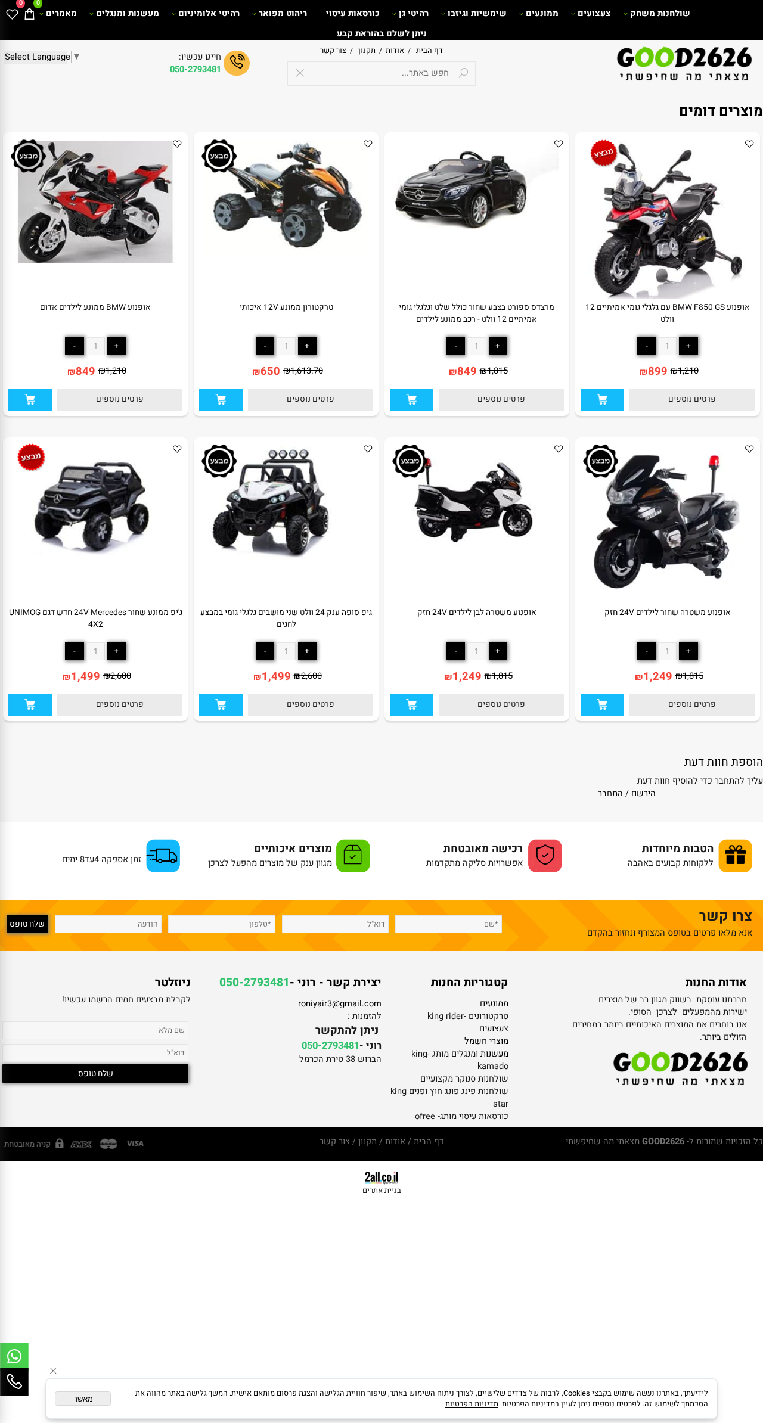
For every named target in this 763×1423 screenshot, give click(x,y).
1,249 (657, 677)
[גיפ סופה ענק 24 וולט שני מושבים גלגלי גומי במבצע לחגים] (286, 557)
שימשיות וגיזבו (477, 13)
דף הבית (428, 50)
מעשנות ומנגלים (127, 13)
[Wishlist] (12, 13)
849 (467, 371)
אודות (393, 50)
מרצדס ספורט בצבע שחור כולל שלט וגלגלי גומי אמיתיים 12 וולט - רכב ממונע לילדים (476, 313)
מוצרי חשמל (486, 1041)
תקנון (366, 50)
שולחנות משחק (660, 13)
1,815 (497, 371)
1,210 (688, 371)
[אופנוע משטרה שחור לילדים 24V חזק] (667, 591)
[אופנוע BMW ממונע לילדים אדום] (95, 260)
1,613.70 (306, 371)
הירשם (643, 793)
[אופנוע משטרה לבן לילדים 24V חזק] (477, 552)
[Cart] (29, 13)
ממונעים (542, 13)
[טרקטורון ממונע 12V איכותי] (286, 253)
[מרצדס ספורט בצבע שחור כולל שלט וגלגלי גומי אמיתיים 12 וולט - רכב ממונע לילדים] (477, 226)
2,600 (311, 676)
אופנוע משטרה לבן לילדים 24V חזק (476, 613)
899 (658, 371)
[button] (602, 400)
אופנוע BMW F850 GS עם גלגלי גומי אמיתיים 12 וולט (667, 313)
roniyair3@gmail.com (340, 1004)
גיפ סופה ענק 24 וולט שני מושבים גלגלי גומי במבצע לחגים (286, 618)
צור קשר (333, 50)
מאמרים (61, 13)
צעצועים (594, 13)
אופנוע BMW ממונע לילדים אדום (95, 307)
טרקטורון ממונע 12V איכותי (286, 307)
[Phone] (14, 1382)
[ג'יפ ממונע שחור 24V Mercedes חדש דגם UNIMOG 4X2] (95, 552)
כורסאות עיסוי (353, 13)
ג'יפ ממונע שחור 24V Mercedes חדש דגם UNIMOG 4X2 (95, 618)
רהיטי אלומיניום (209, 13)
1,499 (276, 677)
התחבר (610, 793)
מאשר (83, 1398)
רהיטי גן (414, 13)
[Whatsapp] (14, 1357)
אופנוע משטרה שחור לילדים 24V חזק (667, 613)
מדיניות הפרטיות (471, 1404)
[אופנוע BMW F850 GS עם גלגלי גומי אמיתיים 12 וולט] (667, 296)
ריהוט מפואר (283, 13)
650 (270, 371)
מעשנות (494, 1054)
